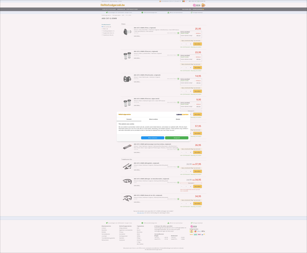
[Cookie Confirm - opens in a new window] (182, 114)
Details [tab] (178, 119)
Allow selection (152, 137)
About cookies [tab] (153, 119)
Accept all (177, 137)
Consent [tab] (129, 119)
